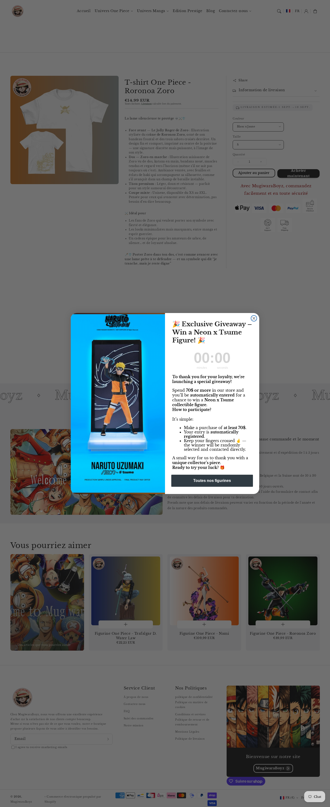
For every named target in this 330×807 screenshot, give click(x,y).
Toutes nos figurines (212, 481)
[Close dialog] (254, 318)
